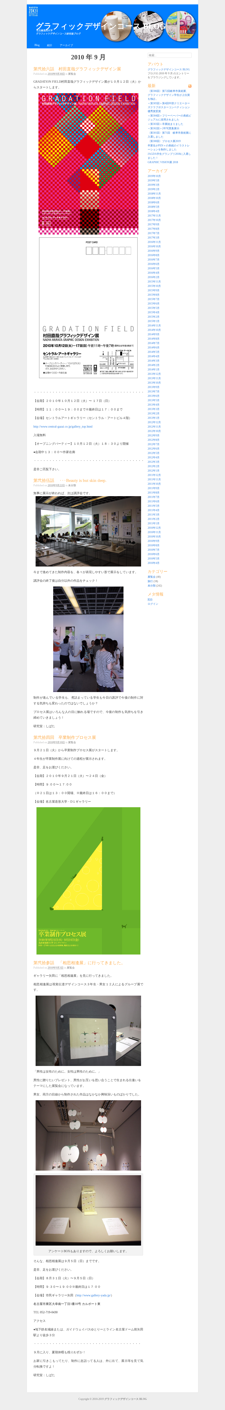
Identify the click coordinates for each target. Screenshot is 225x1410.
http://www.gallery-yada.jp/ (93, 1295)
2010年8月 (154, 545)
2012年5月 (154, 453)
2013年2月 (154, 413)
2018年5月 (154, 206)
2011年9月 (154, 488)
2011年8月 (154, 492)
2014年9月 (154, 334)
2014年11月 (154, 325)
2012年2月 (154, 466)
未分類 (72, 485)
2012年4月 (154, 457)
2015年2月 (154, 316)
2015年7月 (154, 299)
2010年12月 (154, 527)
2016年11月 (154, 242)
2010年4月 (154, 563)
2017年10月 (154, 220)
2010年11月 (154, 532)
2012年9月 (154, 435)
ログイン (153, 603)
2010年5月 (154, 558)
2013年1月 (154, 417)
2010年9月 (154, 541)
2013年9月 (154, 387)
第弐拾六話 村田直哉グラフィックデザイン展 (77, 69)
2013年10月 (154, 382)
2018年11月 (154, 193)
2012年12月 (154, 422)
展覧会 (72, 73)
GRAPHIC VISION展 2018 (163, 162)
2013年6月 (154, 395)
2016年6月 (154, 264)
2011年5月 (154, 505)
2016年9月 (154, 250)
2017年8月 (154, 228)
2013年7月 (154, 391)
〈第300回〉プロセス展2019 (164, 141)
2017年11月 (154, 215)
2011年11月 (154, 479)
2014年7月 (154, 343)
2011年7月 (154, 497)
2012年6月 (154, 448)
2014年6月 (154, 347)
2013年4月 (154, 404)
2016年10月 (154, 246)
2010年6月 (154, 554)
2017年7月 (154, 233)
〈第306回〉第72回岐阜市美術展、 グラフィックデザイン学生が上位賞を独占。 (169, 94)
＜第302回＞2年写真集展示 (163, 128)
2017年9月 (154, 224)
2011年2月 (154, 519)
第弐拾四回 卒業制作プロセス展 (64, 737)
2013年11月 (154, 378)
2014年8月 (154, 338)
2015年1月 (154, 321)
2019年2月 (154, 189)
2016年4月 (154, 272)
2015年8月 (154, 294)
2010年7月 (154, 549)
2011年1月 (154, 523)
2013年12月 (154, 373)
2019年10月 (154, 176)
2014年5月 (154, 351)
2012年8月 (154, 439)
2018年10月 (154, 198)
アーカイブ (66, 45)
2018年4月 (154, 211)
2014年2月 (154, 365)
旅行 (150, 581)
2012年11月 (154, 426)
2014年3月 (154, 360)
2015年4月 (154, 312)
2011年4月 (154, 510)
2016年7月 (154, 259)
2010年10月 (154, 536)
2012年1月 (154, 470)
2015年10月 (154, 286)
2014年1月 (154, 369)
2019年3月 (154, 184)
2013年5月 (154, 400)
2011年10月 (154, 483)
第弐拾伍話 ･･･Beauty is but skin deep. (70, 480)
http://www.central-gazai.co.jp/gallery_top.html (63, 426)
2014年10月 (154, 330)
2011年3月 (154, 514)
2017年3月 (154, 237)
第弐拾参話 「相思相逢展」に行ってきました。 (79, 962)
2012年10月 (154, 431)
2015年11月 (154, 281)
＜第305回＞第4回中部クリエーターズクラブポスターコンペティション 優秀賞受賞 (169, 107)
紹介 (49, 45)
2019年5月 (154, 180)
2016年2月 (154, 277)
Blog (37, 45)
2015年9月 (154, 290)
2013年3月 (154, 409)
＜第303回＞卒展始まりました (165, 124)
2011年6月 (154, 501)
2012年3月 (154, 461)
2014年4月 (154, 356)
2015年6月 (154, 303)
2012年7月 (154, 444)
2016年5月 (154, 268)
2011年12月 (154, 475)
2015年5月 (154, 308)
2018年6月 (154, 202)
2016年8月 (154, 255)
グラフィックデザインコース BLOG (101, 26)
